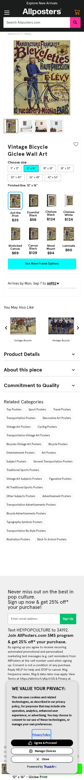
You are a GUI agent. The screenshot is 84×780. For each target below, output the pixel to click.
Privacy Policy (41, 735)
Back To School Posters (52, 539)
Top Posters (14, 409)
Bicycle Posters (58, 444)
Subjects (13, 34)
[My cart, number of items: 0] (77, 12)
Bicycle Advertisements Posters (26, 513)
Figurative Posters (60, 479)
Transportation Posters (21, 418)
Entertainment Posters (20, 453)
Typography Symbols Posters (24, 522)
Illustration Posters (18, 539)
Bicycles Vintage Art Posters (23, 444)
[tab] (15, 168)
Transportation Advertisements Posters (31, 505)
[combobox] (36, 22)
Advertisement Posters (56, 496)
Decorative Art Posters (57, 418)
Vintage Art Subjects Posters (24, 479)
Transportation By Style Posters (26, 531)
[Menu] (6, 12)
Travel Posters (62, 409)
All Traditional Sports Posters (24, 487)
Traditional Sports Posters (22, 470)
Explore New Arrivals (42, 3)
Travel (27, 34)
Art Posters (49, 453)
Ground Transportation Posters (53, 461)
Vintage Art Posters (18, 427)
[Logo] (42, 12)
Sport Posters (37, 409)
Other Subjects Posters (20, 496)
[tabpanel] (42, 223)
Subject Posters (16, 461)
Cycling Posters (47, 427)
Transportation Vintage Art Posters (28, 435)
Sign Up (68, 618)
